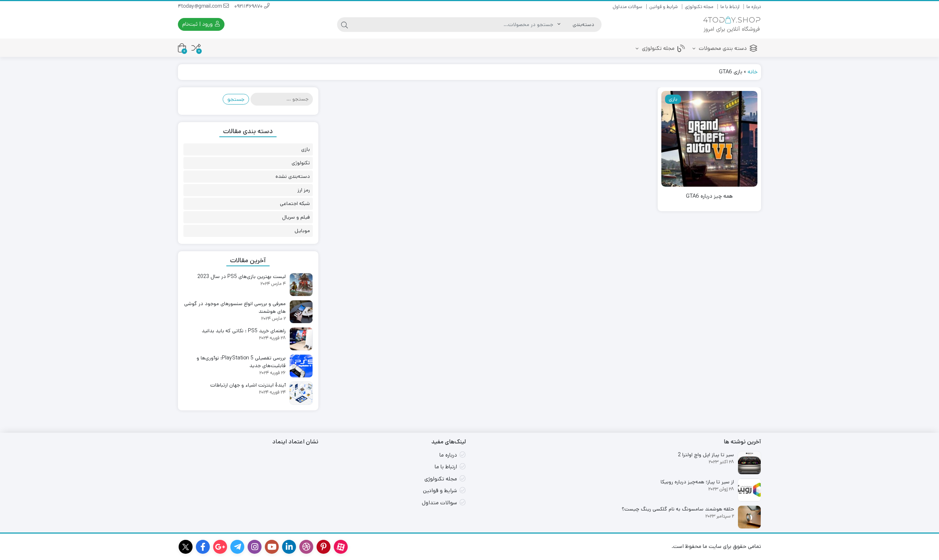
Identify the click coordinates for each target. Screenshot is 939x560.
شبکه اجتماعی (295, 203)
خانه (752, 72)
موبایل (302, 230)
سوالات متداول (627, 6)
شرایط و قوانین (663, 6)
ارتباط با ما (729, 6)
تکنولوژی (301, 162)
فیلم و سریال (296, 217)
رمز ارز (303, 190)
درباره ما (753, 6)
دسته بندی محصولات (722, 48)
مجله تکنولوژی (699, 6)
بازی (305, 149)
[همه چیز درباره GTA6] (709, 139)
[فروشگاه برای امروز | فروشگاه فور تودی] (731, 24)
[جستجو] (344, 24)
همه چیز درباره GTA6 (709, 196)
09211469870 (249, 7)
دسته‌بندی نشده (292, 176)
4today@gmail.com (200, 7)
